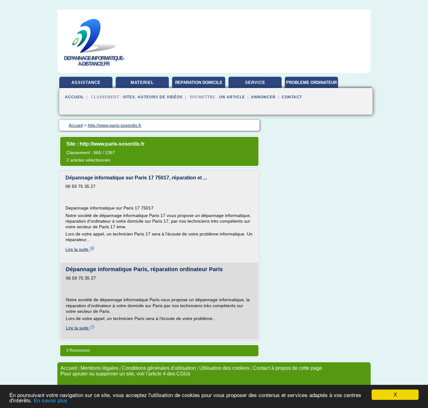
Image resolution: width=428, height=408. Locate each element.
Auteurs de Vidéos (160, 97)
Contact (292, 97)
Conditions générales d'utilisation (159, 368)
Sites (129, 97)
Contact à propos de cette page (287, 368)
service (255, 82)
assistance (86, 82)
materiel (142, 82)
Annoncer (263, 97)
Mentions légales (99, 368)
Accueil (74, 97)
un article (232, 97)
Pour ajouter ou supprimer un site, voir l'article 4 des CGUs (125, 373)
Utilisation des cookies (224, 368)
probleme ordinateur (311, 82)
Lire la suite (77, 249)
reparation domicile (198, 82)
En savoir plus (50, 401)
